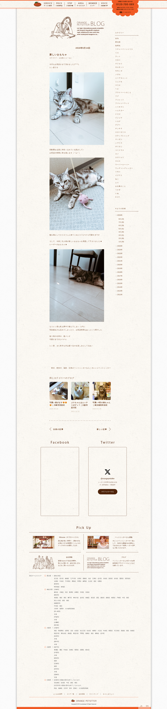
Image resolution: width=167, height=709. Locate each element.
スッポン (118, 139)
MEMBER (92, 4)
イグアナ (118, 175)
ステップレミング (122, 136)
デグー (118, 125)
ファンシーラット (122, 103)
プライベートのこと (123, 92)
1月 (121, 242)
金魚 (117, 38)
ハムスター (119, 110)
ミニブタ (118, 82)
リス (117, 53)
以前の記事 (58, 429)
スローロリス (120, 132)
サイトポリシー (108, 694)
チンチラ (118, 128)
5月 (121, 229)
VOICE (104, 4)
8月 (121, 219)
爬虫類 (118, 42)
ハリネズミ (119, 107)
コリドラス (119, 150)
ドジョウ (118, 118)
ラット (118, 56)
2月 (121, 238)
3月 (121, 235)
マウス (118, 85)
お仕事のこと (63, 58)
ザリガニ (118, 146)
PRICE (59, 4)
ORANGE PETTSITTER (38, 4)
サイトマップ (93, 694)
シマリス (118, 143)
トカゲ (118, 121)
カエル (118, 161)
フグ (117, 96)
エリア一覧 (70, 694)
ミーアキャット (121, 78)
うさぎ (118, 190)
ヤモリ (118, 60)
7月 (121, 222)
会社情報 (82, 694)
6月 (121, 225)
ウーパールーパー (122, 164)
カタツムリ (119, 157)
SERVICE (48, 4)
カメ (117, 154)
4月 (121, 232)
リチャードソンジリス (124, 49)
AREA (81, 4)
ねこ (70, 58)
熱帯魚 (118, 45)
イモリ (118, 172)
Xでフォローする (108, 492)
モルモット (119, 67)
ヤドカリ (118, 64)
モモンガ (118, 71)
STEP (69, 4)
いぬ (117, 193)
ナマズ (118, 114)
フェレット (119, 100)
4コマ (117, 197)
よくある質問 (57, 694)
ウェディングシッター (124, 168)
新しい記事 (102, 429)
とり (117, 182)
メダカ (118, 74)
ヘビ (117, 89)
